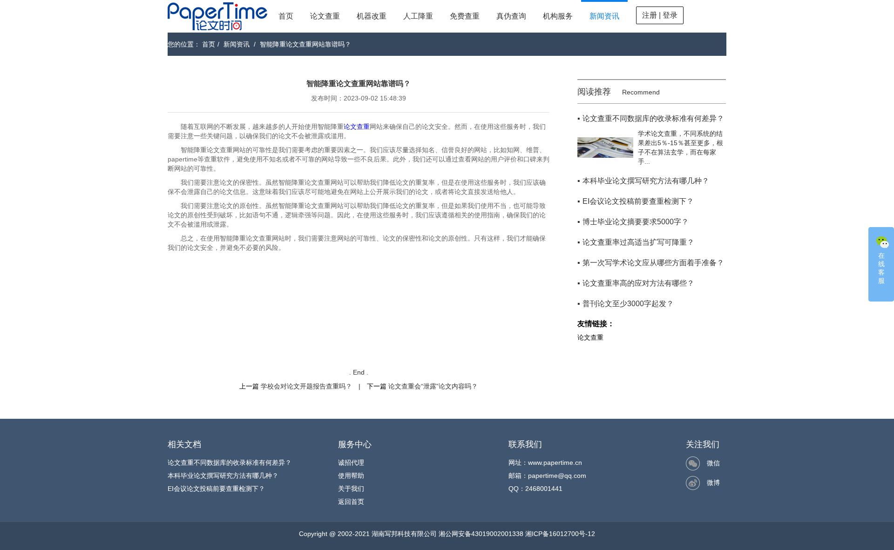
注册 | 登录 (659, 15)
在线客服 (881, 268)
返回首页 (351, 501)
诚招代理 (351, 462)
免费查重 (465, 16)
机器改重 (371, 16)
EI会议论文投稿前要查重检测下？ (216, 488)
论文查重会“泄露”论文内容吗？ (433, 386)
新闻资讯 (604, 16)
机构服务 (558, 16)
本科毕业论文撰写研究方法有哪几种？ (223, 475)
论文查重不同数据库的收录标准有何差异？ (229, 462)
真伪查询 (511, 16)
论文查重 (325, 16)
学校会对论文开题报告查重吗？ (306, 386)
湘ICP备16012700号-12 (560, 533)
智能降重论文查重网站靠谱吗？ (305, 44)
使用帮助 (351, 475)
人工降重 (418, 16)
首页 (285, 16)
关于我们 (351, 488)
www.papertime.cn (555, 462)
